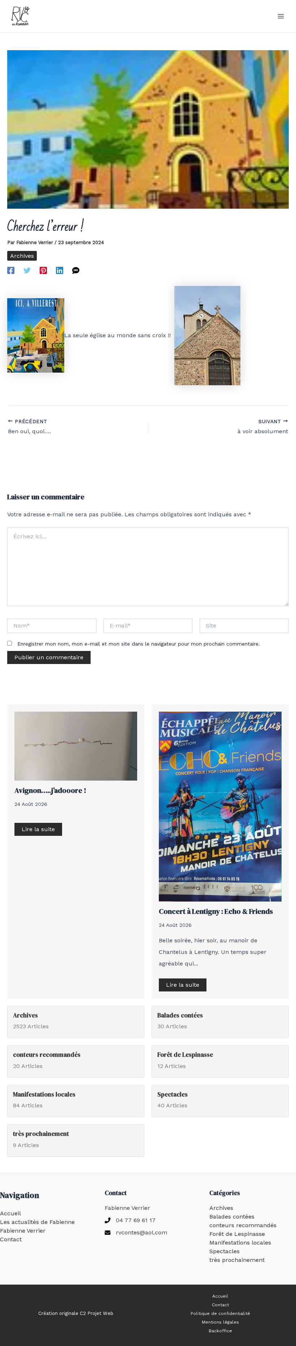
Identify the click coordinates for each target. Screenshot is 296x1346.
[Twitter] (27, 270)
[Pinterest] (43, 270)
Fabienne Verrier (22, 1230)
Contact (11, 1239)
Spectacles (224, 1251)
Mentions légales (220, 1322)
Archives (22, 255)
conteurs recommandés (243, 1225)
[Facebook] (10, 270)
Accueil (10, 1213)
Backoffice (220, 1330)
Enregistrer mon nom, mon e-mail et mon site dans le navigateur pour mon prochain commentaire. (138, 644)
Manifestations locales (240, 1242)
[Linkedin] (59, 270)
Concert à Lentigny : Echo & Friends (216, 911)
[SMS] (75, 270)
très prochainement (237, 1259)
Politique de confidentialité (220, 1313)
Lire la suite (38, 829)
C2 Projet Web (96, 1313)
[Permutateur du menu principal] (281, 16)
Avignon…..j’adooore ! (50, 790)
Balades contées (231, 1216)
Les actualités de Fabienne (37, 1222)
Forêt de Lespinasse (237, 1233)
